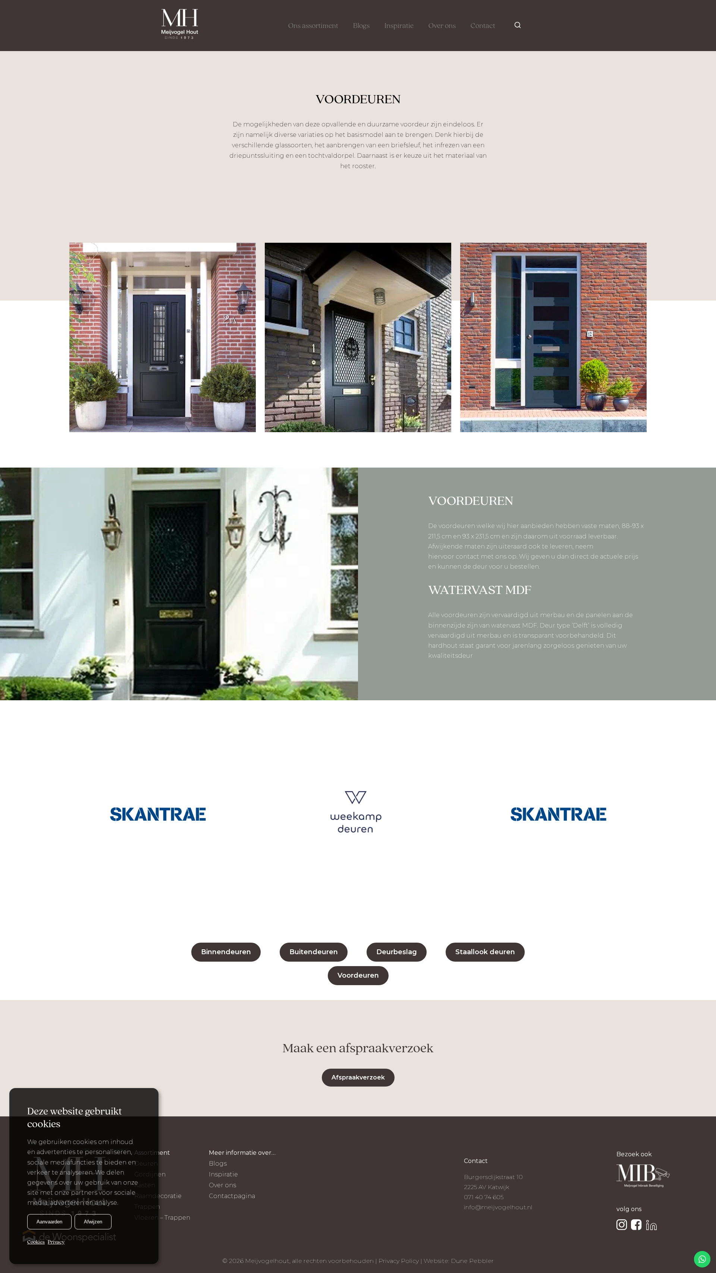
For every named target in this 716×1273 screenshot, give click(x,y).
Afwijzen (93, 1221)
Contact (483, 26)
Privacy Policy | (401, 1260)
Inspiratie (399, 26)
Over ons (442, 26)
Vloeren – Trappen (162, 1217)
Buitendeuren (313, 952)
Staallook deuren (485, 952)
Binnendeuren (226, 952)
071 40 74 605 (483, 1197)
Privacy (56, 1242)
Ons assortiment (313, 26)
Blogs (361, 26)
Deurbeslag (396, 952)
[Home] (179, 25)
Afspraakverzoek (358, 1077)
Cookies (36, 1242)
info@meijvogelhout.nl (498, 1207)
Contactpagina (232, 1196)
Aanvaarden (49, 1221)
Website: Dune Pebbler (459, 1260)
